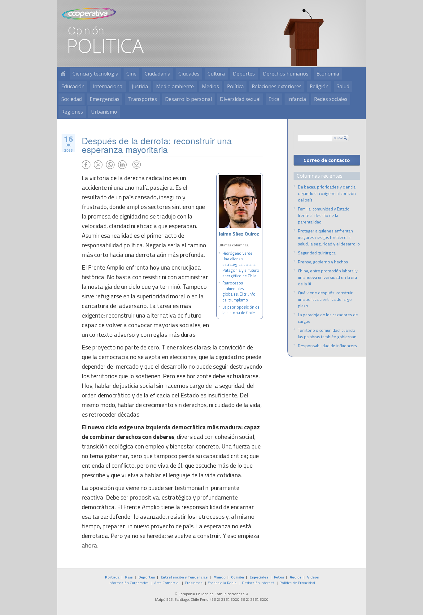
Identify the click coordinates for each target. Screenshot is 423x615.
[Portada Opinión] (63, 74)
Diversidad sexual (240, 99)
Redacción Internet (258, 583)
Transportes (142, 99)
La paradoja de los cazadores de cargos (328, 317)
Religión (319, 86)
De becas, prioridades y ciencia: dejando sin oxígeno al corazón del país (327, 193)
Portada (112, 577)
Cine (131, 73)
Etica (273, 99)
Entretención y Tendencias (184, 577)
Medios (210, 86)
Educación (73, 86)
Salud (343, 86)
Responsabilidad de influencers (327, 345)
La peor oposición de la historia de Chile (240, 310)
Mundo (219, 577)
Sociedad (71, 99)
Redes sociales (330, 99)
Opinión (237, 577)
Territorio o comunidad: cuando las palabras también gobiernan (327, 333)
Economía (327, 73)
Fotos (279, 577)
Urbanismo (104, 111)
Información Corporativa (129, 583)
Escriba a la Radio (222, 583)
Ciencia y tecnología (95, 73)
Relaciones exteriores (277, 86)
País (129, 577)
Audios (296, 577)
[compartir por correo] (136, 164)
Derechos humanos (285, 73)
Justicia (140, 86)
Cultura (216, 73)
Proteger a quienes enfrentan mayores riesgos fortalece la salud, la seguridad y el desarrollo (329, 237)
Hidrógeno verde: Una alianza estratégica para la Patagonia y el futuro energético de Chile (240, 264)
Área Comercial (166, 583)
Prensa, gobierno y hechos (323, 261)
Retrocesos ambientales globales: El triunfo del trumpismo (238, 291)
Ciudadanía (157, 73)
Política (235, 86)
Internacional (108, 86)
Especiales (259, 577)
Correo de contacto (326, 160)
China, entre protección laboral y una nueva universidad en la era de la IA (328, 277)
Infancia (296, 99)
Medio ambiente (175, 86)
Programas (193, 583)
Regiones (72, 111)
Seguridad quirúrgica (317, 252)
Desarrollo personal (188, 99)
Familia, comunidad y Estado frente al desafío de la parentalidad (324, 215)
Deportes (244, 73)
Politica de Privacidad (297, 583)
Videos (313, 577)
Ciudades (188, 73)
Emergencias (105, 99)
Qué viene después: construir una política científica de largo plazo (325, 299)
